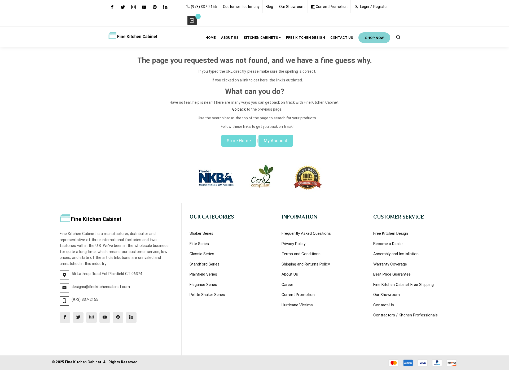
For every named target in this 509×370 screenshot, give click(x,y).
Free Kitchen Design (390, 233)
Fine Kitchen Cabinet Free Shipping (403, 284)
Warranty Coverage (390, 264)
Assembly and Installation (396, 253)
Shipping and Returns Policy (306, 264)
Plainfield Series (203, 274)
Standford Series (205, 264)
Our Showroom (292, 7)
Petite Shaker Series (207, 294)
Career (287, 284)
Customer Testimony (241, 7)
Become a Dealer (388, 243)
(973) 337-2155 (203, 7)
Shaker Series (201, 233)
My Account (276, 140)
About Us (290, 274)
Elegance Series (203, 284)
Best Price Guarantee (392, 274)
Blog (269, 7)
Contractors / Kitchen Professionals (405, 315)
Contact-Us (383, 305)
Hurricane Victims (297, 305)
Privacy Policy (293, 243)
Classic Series (202, 253)
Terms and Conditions (301, 253)
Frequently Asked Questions (306, 233)
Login (364, 7)
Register (380, 7)
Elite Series (199, 243)
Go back (239, 109)
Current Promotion (331, 7)
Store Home (239, 140)
